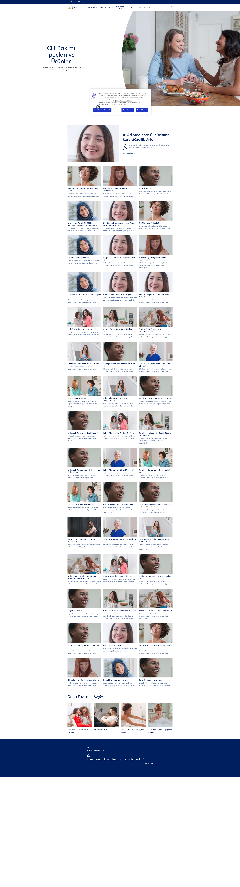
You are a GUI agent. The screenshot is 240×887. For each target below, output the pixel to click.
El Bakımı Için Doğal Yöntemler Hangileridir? (152, 259)
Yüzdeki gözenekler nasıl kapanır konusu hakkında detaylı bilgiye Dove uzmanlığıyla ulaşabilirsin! (153, 616)
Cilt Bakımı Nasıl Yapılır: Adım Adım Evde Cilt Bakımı (119, 224)
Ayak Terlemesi (145, 188)
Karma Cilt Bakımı (76, 398)
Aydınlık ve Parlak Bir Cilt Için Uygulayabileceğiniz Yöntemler (81, 224)
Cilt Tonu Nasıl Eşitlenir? (78, 258)
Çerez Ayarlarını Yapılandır (102, 109)
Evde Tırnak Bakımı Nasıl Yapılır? (82, 329)
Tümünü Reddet (127, 109)
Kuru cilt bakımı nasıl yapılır (151, 680)
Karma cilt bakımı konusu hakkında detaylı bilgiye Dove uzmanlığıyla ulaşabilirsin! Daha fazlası (83, 403)
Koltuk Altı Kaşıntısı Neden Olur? (117, 433)
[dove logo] (73, 7)
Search (171, 7)
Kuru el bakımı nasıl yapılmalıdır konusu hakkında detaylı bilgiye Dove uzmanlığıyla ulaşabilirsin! (118, 510)
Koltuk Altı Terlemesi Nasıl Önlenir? (118, 470)
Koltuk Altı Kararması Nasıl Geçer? (83, 433)
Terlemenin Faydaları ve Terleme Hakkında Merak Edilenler (82, 577)
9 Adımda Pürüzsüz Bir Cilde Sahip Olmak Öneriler (83, 189)
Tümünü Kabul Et (142, 109)
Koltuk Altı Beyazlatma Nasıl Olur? (154, 398)
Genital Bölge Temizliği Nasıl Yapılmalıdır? (151, 330)
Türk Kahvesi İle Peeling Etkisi (116, 576)
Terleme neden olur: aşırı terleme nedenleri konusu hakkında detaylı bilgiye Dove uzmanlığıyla (153, 547)
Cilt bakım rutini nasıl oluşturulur (82, 680)
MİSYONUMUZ (105, 7)
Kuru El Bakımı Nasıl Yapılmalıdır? (118, 505)
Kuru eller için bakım (112, 645)
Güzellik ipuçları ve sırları (114, 680)
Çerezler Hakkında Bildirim (124, 100)
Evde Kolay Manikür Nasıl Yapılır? (118, 295)
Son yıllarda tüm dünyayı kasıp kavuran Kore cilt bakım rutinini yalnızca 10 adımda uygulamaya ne (146, 146)
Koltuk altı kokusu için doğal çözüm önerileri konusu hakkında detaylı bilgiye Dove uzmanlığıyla (153, 440)
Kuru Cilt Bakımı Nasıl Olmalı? (81, 505)
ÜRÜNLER (91, 7)
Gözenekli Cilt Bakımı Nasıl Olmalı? (83, 364)
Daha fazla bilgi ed (129, 153)
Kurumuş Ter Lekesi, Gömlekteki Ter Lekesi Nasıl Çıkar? (154, 506)
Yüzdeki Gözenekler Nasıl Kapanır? (154, 611)
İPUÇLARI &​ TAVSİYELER (120, 7)
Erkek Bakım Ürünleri (101, 730)
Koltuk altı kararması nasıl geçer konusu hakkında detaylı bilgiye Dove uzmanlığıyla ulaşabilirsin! (82, 438)
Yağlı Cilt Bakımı (75, 611)
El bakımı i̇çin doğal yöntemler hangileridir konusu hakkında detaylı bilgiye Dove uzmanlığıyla (153, 265)
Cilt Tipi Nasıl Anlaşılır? (149, 223)
